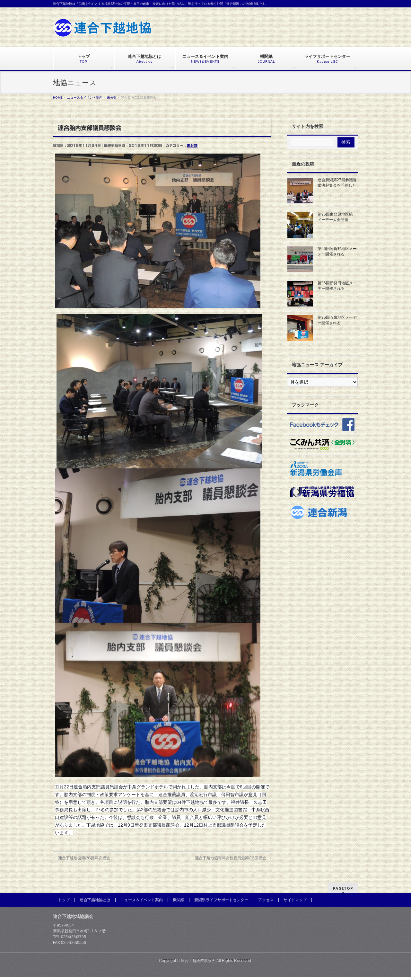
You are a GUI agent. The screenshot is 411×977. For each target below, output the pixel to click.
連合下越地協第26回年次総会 (81, 858)
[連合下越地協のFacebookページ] (322, 424)
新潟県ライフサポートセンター (221, 900)
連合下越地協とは (95, 900)
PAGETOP (343, 888)
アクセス (266, 900)
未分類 (192, 145)
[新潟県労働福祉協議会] (322, 491)
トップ (64, 900)
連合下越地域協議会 (198, 960)
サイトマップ (295, 900)
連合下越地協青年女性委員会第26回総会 (233, 858)
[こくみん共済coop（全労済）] (322, 444)
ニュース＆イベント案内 (141, 900)
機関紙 (178, 900)
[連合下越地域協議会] (102, 30)
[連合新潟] (322, 512)
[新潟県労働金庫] (322, 468)
